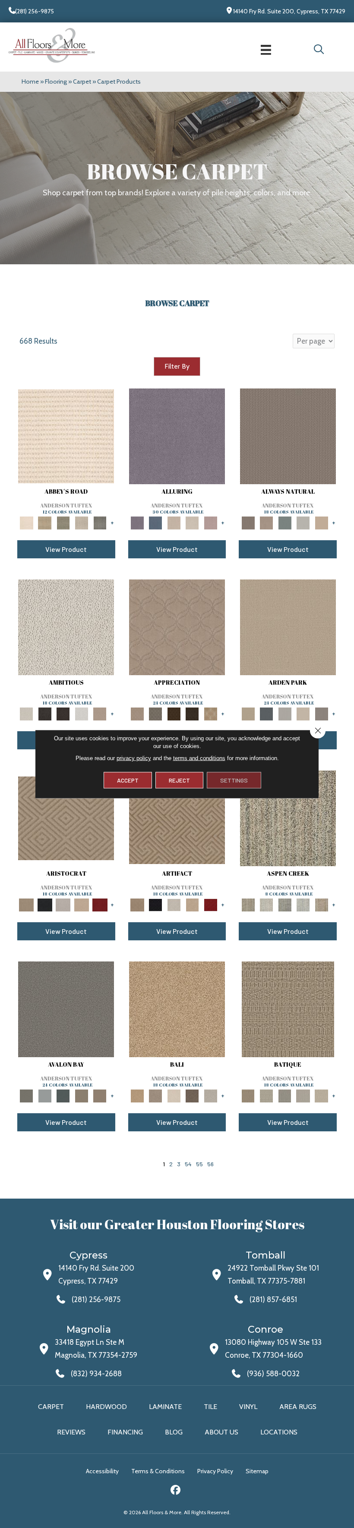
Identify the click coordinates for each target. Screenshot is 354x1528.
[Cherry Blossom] (100, 904)
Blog (174, 1432)
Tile (210, 1407)
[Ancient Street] (267, 1095)
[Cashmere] (82, 904)
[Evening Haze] (321, 713)
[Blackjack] (45, 904)
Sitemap (257, 1471)
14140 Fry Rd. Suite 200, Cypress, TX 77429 (289, 11)
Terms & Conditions (158, 1471)
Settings (234, 780)
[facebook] (176, 1491)
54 (188, 1164)
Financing (125, 1432)
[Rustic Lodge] (321, 904)
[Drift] (303, 713)
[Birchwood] (66, 817)
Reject (179, 780)
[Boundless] (63, 522)
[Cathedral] (285, 1095)
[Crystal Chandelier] (321, 1095)
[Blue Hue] (267, 713)
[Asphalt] (66, 1008)
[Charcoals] (45, 713)
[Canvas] (66, 626)
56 (210, 1164)
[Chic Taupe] (82, 522)
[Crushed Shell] (211, 1095)
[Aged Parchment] (288, 1008)
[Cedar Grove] (288, 817)
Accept (128, 780)
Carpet (82, 81)
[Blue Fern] (285, 522)
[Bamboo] (45, 522)
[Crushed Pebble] (303, 1095)
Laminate (165, 1407)
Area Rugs (297, 1407)
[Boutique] (321, 522)
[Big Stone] (156, 1095)
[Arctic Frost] (156, 713)
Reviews (71, 1432)
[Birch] (174, 1095)
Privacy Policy (215, 1471)
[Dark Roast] (63, 713)
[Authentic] (288, 626)
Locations (278, 1432)
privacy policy (134, 758)
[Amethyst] (177, 435)
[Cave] (192, 1095)
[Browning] (192, 713)
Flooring (56, 81)
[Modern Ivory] (267, 904)
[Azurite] (156, 522)
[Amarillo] (177, 626)
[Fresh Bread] (100, 713)
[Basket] (267, 522)
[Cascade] (63, 904)
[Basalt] (174, 522)
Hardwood (106, 1407)
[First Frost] (82, 713)
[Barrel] (288, 435)
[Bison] (174, 713)
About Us (221, 1432)
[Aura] (66, 435)
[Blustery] (303, 522)
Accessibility (102, 1471)
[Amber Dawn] (177, 1008)
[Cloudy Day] (285, 713)
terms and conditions (199, 758)
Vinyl (248, 1407)
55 (199, 1164)
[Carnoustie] (211, 713)
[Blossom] (211, 522)
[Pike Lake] (285, 904)
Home (30, 81)
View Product (66, 549)
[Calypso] (45, 1095)
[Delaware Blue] (100, 522)
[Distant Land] (100, 1095)
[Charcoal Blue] (63, 1095)
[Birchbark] (192, 522)
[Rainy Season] (303, 904)
